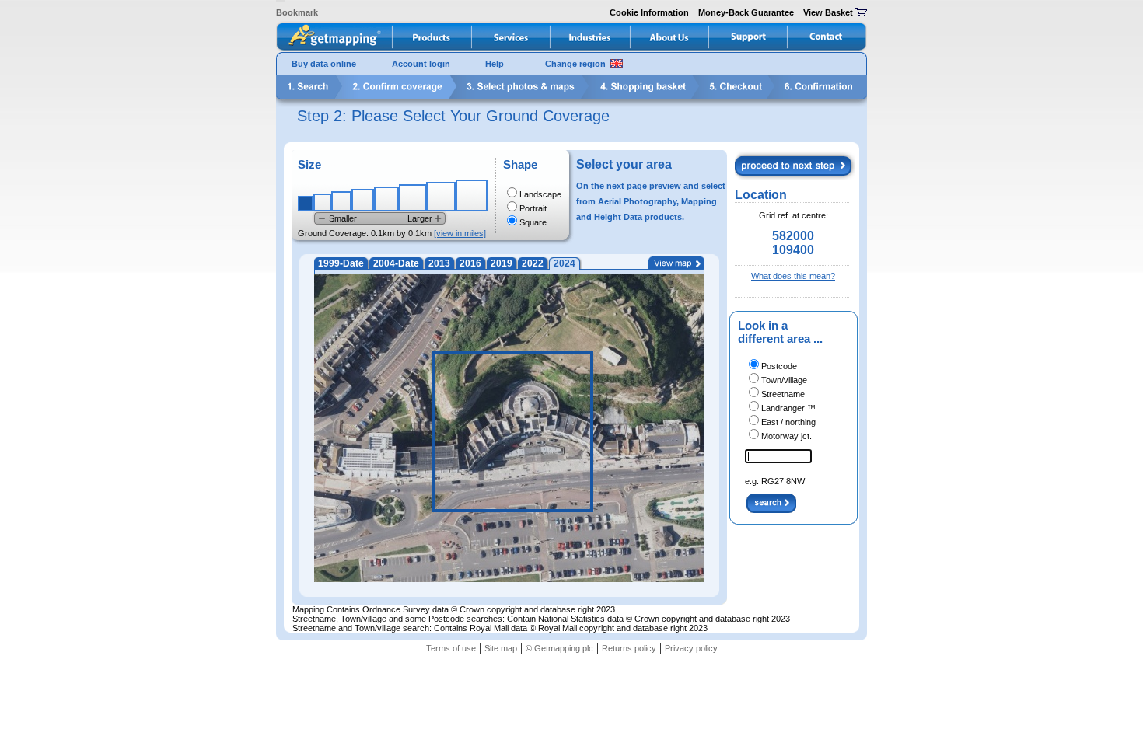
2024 (564, 263)
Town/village (784, 380)
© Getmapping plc (559, 648)
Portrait (533, 208)
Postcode (779, 366)
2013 (439, 263)
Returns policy (629, 648)
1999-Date (341, 263)
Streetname (783, 394)
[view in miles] (460, 233)
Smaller (343, 218)
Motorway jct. (786, 436)
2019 (501, 263)
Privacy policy (691, 648)
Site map (500, 648)
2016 (470, 263)
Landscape (540, 194)
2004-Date (396, 263)
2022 (533, 263)
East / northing (788, 422)
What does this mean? (793, 276)
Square (533, 222)
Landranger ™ (788, 408)
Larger (419, 218)
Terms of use (451, 648)
